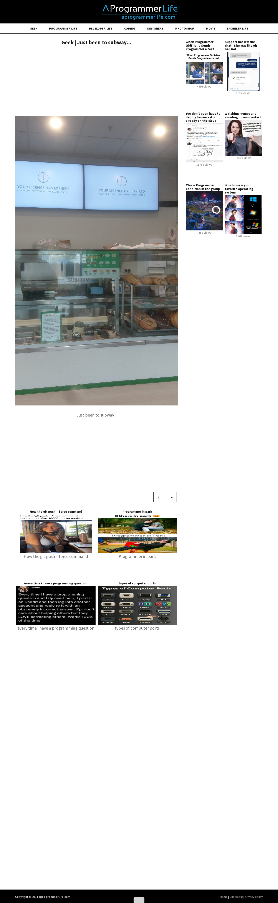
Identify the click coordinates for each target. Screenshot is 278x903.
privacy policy (254, 897)
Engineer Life (237, 28)
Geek (33, 28)
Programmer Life (63, 28)
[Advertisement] (96, 81)
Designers (155, 28)
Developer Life (101, 28)
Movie (210, 28)
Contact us (236, 897)
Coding (130, 28)
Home (224, 897)
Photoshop (184, 28)
